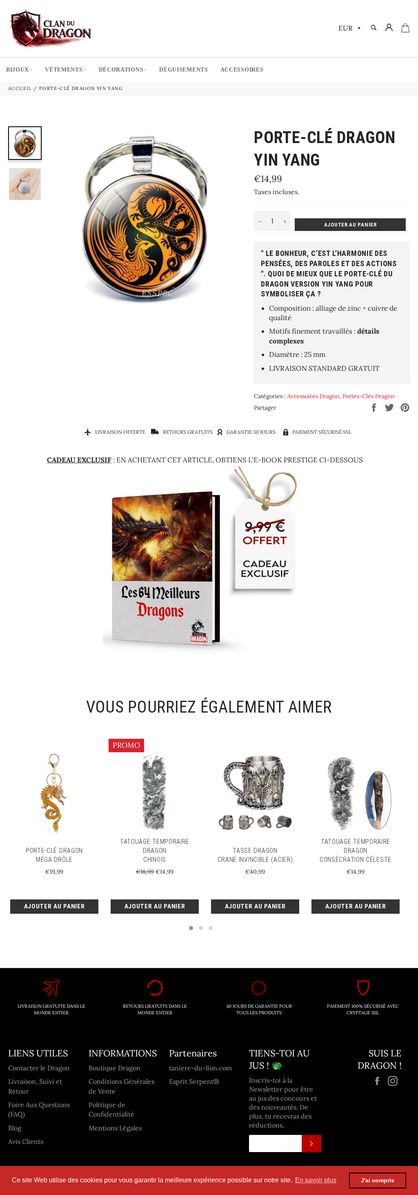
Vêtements (63, 70)
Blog (14, 1128)
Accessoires (242, 70)
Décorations (121, 70)
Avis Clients (25, 1141)
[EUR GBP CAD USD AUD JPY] (348, 29)
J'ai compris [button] (377, 1180)
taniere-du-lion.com (200, 1068)
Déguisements (183, 70)
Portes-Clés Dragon (368, 396)
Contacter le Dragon (39, 1068)
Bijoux (17, 70)
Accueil (20, 88)
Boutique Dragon (114, 1068)
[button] (191, 928)
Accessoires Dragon (313, 396)
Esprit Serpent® (194, 1081)
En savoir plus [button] (315, 1180)
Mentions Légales (115, 1128)
